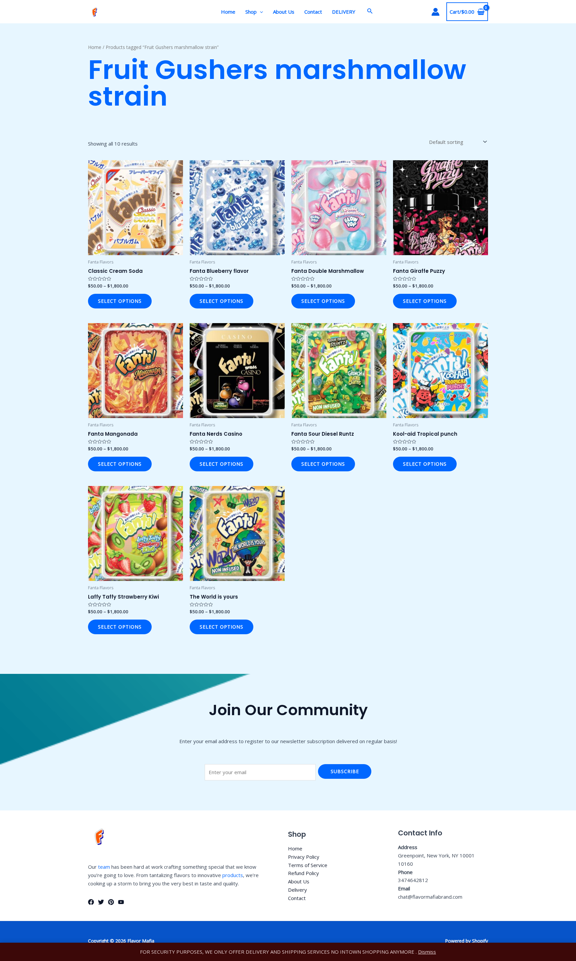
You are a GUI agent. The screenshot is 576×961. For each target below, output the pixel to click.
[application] (260, 11)
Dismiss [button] (427, 951)
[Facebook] (91, 902)
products (232, 875)
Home (228, 11)
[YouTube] (121, 902)
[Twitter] (101, 902)
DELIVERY (343, 11)
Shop (251, 11)
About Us (283, 11)
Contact (313, 11)
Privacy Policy (303, 856)
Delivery (297, 889)
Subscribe (345, 771)
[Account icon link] (435, 12)
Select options (120, 301)
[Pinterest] (111, 902)
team (104, 866)
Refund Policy (303, 873)
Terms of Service (307, 865)
